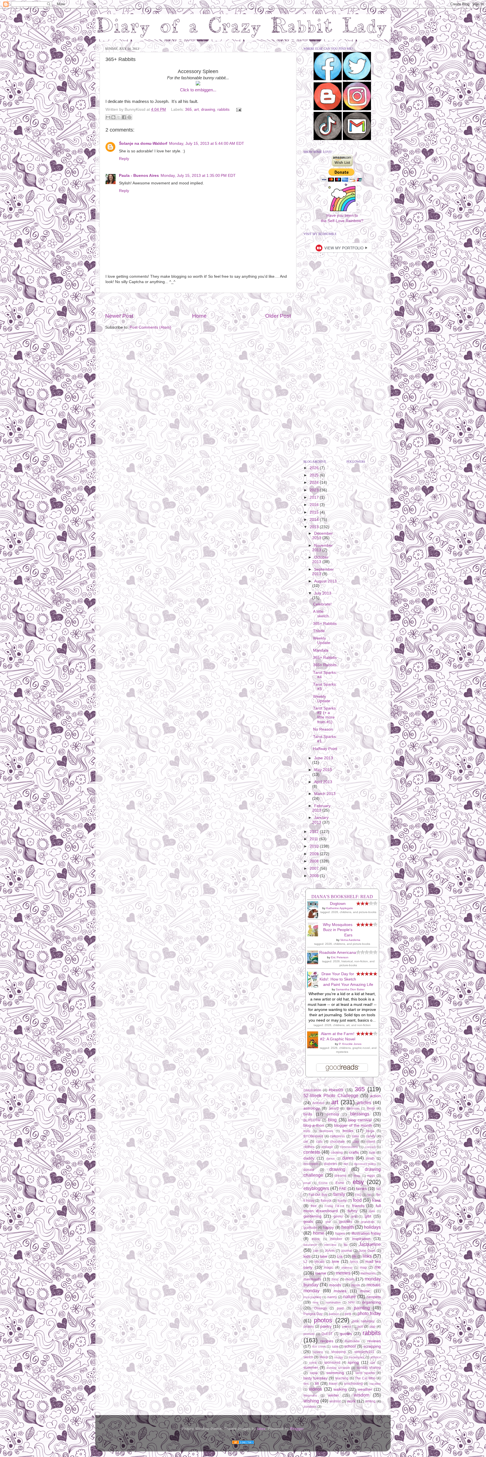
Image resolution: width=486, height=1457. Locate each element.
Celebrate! (322, 604)
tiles (306, 1383)
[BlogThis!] (113, 117)
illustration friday (366, 1233)
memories (368, 1273)
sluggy (338, 1357)
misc (335, 1279)
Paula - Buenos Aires (139, 175)
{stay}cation (312, 1090)
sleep (324, 1357)
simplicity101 (364, 1352)
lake (323, 1256)
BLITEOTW (311, 1120)
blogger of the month (353, 1125)
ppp (372, 1327)
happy (328, 1227)
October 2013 (320, 559)
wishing (311, 1400)
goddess (345, 1222)
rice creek (319, 1346)
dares (348, 1157)
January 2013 (320, 820)
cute (372, 1153)
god (327, 1221)
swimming (335, 1373)
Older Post (278, 316)
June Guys (367, 1251)
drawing (208, 109)
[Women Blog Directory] (243, 1443)
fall (378, 1189)
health (347, 1227)
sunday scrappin (338, 1367)
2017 (315, 497)
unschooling (353, 1384)
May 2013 (323, 770)
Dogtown (338, 904)
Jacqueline (370, 1244)
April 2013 (323, 782)
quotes (346, 1334)
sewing (318, 1352)
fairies (361, 1189)
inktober (336, 1239)
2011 (314, 839)
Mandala (320, 650)
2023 (315, 490)
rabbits (223, 109)
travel (333, 1384)
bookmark (326, 1131)
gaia (372, 1211)
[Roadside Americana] (314, 963)
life (354, 1257)
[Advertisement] (198, 303)
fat (369, 1194)
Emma (323, 1183)
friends (358, 1206)
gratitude (310, 1228)
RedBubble (352, 1341)
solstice (375, 1357)
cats (319, 1142)
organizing (371, 1302)
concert (370, 1147)
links (367, 1256)
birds (307, 1114)
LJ (305, 1262)
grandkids (368, 1221)
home (318, 1232)
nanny (332, 1297)
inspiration (361, 1239)
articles (364, 1102)
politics (346, 1326)
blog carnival (360, 1120)
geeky (338, 1216)
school (350, 1346)
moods (335, 1285)
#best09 (336, 1090)
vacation (375, 1383)
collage (327, 1147)
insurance (310, 1244)
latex (261, 1429)
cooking (337, 1153)
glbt (368, 1216)
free (314, 1206)
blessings (359, 1113)
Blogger (296, 1429)
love (335, 1261)
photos (323, 1320)
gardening (312, 1216)
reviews (374, 1341)
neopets (373, 1297)
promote (309, 1334)
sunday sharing (369, 1368)
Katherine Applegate (339, 908)
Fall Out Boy (318, 1195)
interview (330, 1244)
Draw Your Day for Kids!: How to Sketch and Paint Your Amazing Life (347, 979)
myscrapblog (312, 1297)
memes (343, 1272)
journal (346, 1251)
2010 (315, 846)
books (348, 1131)
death (370, 1158)
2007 (315, 868)
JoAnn (330, 1251)
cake (355, 1136)
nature (349, 1296)
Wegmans (310, 1395)
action (375, 1096)
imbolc (316, 1239)
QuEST (326, 1334)
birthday (333, 1114)
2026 (315, 468)
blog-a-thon (313, 1125)
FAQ (358, 1194)
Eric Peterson (339, 957)
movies (340, 1291)
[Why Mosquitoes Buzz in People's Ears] (314, 935)
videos (315, 1389)
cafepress (337, 1136)
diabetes (330, 1164)
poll (360, 1327)
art (196, 109)
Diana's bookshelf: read (342, 896)
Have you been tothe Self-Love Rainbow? (342, 218)
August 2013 (325, 581)
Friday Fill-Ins (334, 1206)
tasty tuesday (315, 1378)
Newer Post (119, 316)
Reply (124, 159)
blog (332, 1119)
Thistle (319, 631)
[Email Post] (237, 109)
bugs (370, 1131)
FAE (342, 1189)
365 (188, 109)
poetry (326, 1326)
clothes (308, 1147)
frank (376, 1200)
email (306, 1183)
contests (311, 1152)
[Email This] (108, 117)
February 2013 (321, 808)
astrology (311, 1108)
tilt (317, 1383)
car (305, 1142)
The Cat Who (365, 1378)
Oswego (320, 1308)
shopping (338, 1352)
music (365, 1291)
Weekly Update (321, 640)
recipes (326, 1341)
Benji (371, 1108)
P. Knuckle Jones (350, 1043)
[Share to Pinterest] (129, 117)
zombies (309, 1407)
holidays (372, 1227)
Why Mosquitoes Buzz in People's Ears (337, 930)
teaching (341, 1378)
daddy (308, 1158)
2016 (315, 505)
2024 (315, 482)
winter (333, 1395)
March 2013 (325, 794)
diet (345, 1163)
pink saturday (363, 1321)
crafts (354, 1152)
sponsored (332, 1363)
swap (314, 1373)
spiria (312, 1362)
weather (365, 1389)
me (378, 1266)
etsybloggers (316, 1188)
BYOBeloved (313, 1136)
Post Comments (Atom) (150, 327)
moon (355, 1285)
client (371, 1142)
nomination (333, 1302)
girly (354, 1216)
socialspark (356, 1357)
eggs (371, 1176)
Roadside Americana (337, 952)
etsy (358, 1181)
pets (348, 1314)
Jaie (315, 1250)
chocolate (337, 1142)
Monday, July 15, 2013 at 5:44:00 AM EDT (206, 143)
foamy (342, 1201)
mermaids (312, 1279)
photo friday (369, 1313)
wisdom (361, 1394)
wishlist (335, 1401)
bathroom (352, 1108)
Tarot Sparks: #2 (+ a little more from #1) (325, 715)
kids (306, 1256)
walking (340, 1389)
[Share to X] (119, 117)
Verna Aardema (350, 939)
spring (353, 1362)
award (334, 1108)
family (339, 1194)
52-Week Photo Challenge (330, 1095)
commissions (349, 1147)
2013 (315, 527)
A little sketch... (322, 613)
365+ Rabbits (325, 624)
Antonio (318, 1103)
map (363, 1267)
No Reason (323, 729)
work (351, 1401)
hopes (340, 1233)
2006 (315, 876)
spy (372, 1362)
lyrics (354, 1262)
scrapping (372, 1346)
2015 (315, 512)
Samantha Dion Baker (350, 989)
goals (308, 1221)
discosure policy (365, 1163)
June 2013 (323, 758)
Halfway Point (325, 749)
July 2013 (322, 593)
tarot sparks (365, 1373)
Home (199, 316)
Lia (340, 1256)
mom (349, 1279)
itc (346, 1245)
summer (310, 1367)
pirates (308, 1327)
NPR (351, 1302)
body (306, 1131)
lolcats (319, 1262)
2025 (315, 475)
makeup (346, 1267)
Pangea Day (313, 1314)
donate (308, 1170)
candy (370, 1136)
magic (328, 1267)
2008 (315, 861)
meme (320, 1273)
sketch (308, 1357)
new (315, 1302)
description (310, 1163)
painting (362, 1307)
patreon (334, 1314)
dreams (340, 1176)
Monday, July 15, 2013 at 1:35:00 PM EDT (198, 175)
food (357, 1200)
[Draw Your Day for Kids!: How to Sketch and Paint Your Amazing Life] (314, 986)
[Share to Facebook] (124, 117)
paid (340, 1308)
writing (370, 1401)
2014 (315, 520)
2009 (315, 854)
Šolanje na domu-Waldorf (143, 143)
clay (356, 1142)
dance (330, 1158)
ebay (357, 1175)
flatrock (326, 1201)
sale (335, 1346)
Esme (340, 1183)
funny (352, 1211)
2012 (315, 832)
